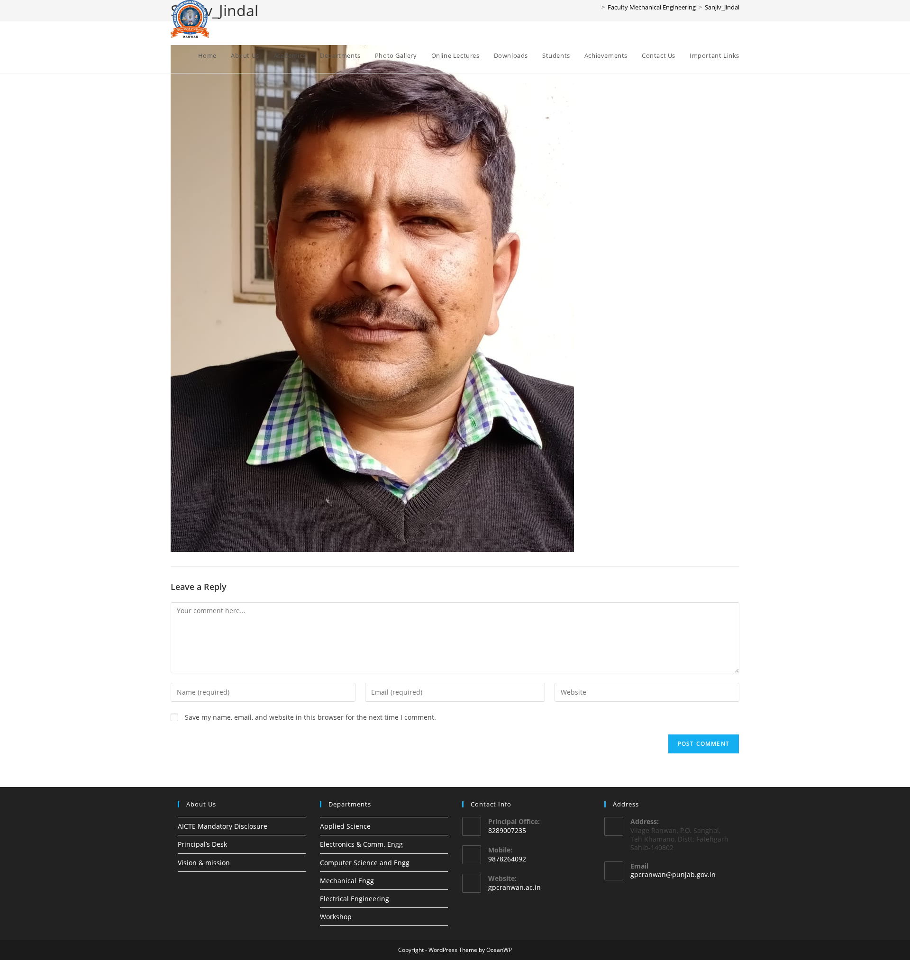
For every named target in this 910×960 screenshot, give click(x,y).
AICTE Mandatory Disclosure (222, 826)
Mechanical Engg (347, 880)
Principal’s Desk (202, 844)
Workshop (336, 916)
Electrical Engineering (354, 898)
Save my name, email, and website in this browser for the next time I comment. (310, 717)
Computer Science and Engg (365, 862)
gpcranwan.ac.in (514, 887)
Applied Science (345, 826)
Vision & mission (204, 862)
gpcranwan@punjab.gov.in (673, 874)
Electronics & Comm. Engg (361, 844)
